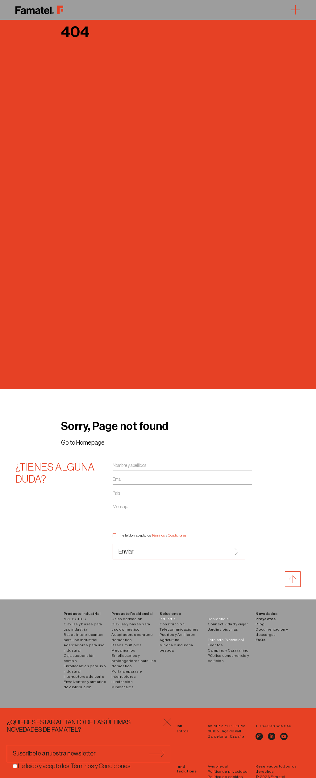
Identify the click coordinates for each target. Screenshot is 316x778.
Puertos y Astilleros (177, 634)
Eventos (215, 645)
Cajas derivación (126, 619)
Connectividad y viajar (228, 624)
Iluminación (122, 682)
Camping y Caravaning (228, 650)
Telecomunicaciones (179, 629)
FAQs (260, 640)
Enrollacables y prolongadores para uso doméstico (133, 661)
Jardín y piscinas (223, 629)
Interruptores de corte (84, 676)
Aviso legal (218, 766)
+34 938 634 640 (275, 726)
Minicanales (122, 687)
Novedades (266, 613)
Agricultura (170, 640)
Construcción (172, 624)
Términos (158, 535)
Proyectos (266, 619)
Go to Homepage (83, 443)
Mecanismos (123, 650)
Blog (260, 624)
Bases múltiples (126, 645)
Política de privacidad (227, 771)
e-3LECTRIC (75, 619)
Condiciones (177, 535)
